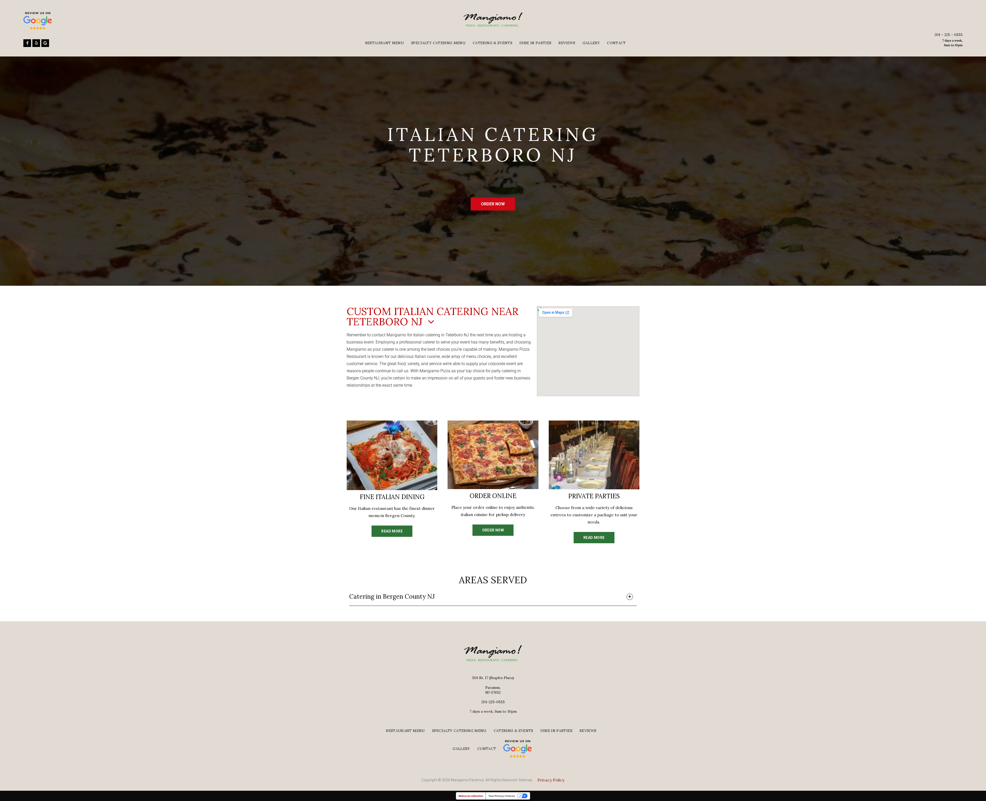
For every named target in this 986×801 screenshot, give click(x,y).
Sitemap (525, 780)
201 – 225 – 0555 (949, 34)
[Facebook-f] (27, 43)
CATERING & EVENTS (492, 43)
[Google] (45, 43)
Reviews (566, 43)
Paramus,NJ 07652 (493, 690)
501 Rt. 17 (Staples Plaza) (493, 677)
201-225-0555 (493, 702)
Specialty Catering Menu (438, 43)
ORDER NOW (493, 204)
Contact (616, 43)
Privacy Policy (550, 780)
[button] (493, 598)
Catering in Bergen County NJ (392, 596)
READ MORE (392, 531)
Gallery (591, 43)
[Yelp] (36, 43)
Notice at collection (471, 795)
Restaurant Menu (384, 43)
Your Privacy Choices (501, 795)
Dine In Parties (535, 43)
